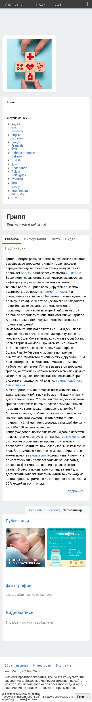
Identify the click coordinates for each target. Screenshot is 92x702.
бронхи (26, 273)
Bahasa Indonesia (23, 153)
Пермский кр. (73, 510)
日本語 (16, 160)
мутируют (73, 436)
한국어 (16, 164)
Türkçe (16, 187)
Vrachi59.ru (13, 4)
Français (17, 145)
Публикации (17, 520)
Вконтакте (63, 665)
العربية (15, 124)
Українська (19, 190)
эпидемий (63, 291)
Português (18, 175)
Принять (82, 696)
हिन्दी (14, 149)
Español (17, 138)
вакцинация (37, 455)
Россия (52, 510)
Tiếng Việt (18, 194)
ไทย (14, 183)
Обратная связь (16, 665)
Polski (15, 171)
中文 (14, 198)
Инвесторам (42, 665)
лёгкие (76, 273)
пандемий (47, 291)
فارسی (16, 142)
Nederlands (19, 168)
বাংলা (14, 127)
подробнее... (77, 491)
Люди (41, 4)
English (16, 135)
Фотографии (19, 585)
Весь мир (36, 510)
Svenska (17, 178)
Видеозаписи (20, 612)
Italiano (16, 156)
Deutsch (17, 131)
